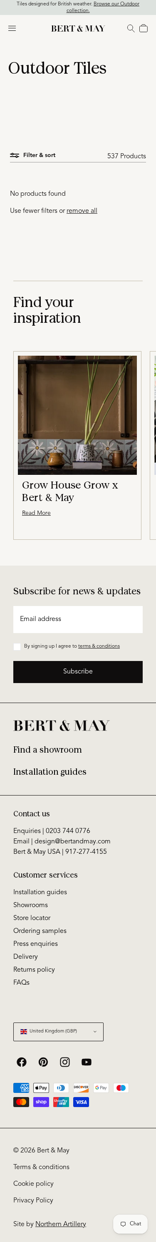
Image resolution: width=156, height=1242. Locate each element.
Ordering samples (40, 931)
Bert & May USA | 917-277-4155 (60, 852)
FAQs (21, 983)
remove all (82, 211)
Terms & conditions (41, 1167)
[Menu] (12, 28)
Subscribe (78, 671)
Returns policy (34, 970)
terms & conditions (99, 646)
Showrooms (30, 905)
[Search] (131, 28)
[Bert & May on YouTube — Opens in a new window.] (86, 1062)
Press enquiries (35, 944)
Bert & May (53, 1150)
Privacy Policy (33, 1200)
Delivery (25, 957)
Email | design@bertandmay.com (62, 841)
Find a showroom (47, 750)
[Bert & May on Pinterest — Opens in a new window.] (43, 1062)
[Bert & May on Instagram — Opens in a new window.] (65, 1062)
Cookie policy (33, 1184)
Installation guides (50, 772)
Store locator (31, 918)
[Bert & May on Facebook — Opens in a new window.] (21, 1062)
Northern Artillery (60, 1224)
